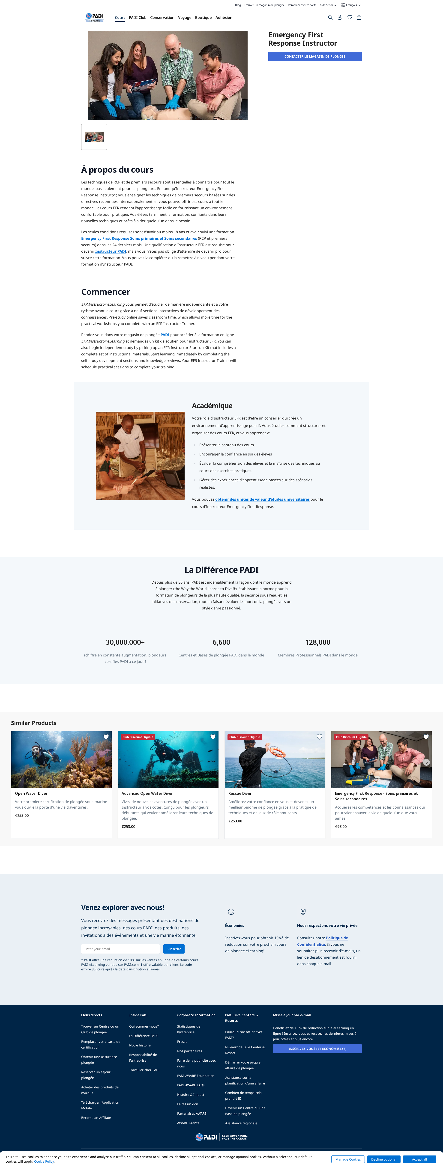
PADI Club (138, 17)
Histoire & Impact (190, 1094)
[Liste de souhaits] (350, 18)
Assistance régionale (241, 1123)
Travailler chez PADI (144, 1070)
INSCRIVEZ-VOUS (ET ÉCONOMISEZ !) (317, 1048)
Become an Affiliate (96, 1117)
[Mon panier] (359, 18)
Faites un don (187, 1104)
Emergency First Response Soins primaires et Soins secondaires (139, 238)
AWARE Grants (188, 1123)
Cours (120, 17)
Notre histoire (140, 1045)
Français (348, 5)
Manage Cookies (348, 1159)
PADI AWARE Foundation (195, 1075)
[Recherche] (330, 18)
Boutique (203, 17)
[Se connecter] (340, 18)
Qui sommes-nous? (144, 1026)
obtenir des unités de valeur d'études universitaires (262, 499)
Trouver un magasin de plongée (264, 5)
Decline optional (383, 1159)
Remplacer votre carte (302, 5)
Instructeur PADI (110, 251)
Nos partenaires (189, 1051)
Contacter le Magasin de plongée (314, 56)
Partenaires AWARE (192, 1113)
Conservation (162, 17)
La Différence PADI (143, 1036)
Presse (182, 1041)
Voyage (185, 17)
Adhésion (224, 17)
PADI (165, 334)
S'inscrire (174, 949)
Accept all (419, 1159)
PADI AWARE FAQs (191, 1085)
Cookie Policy (44, 1161)
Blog (238, 5)
